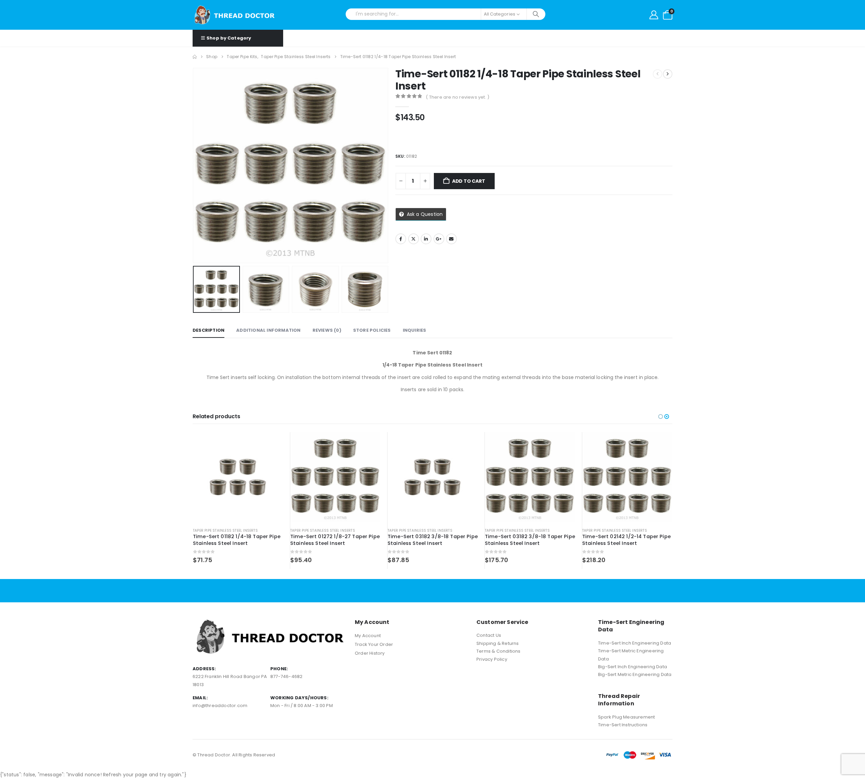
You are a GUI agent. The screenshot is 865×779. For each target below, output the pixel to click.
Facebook (400, 238)
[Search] (536, 14)
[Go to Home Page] (195, 56)
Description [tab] (208, 330)
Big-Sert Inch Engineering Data (632, 666)
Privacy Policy (491, 659)
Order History (370, 653)
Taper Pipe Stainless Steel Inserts (225, 530)
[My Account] (653, 14)
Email (451, 238)
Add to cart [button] (272, 443)
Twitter (413, 238)
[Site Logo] (235, 15)
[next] (667, 74)
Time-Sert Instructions (622, 725)
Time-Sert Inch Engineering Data (634, 643)
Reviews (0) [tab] (327, 330)
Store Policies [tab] (372, 330)
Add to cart (468, 181)
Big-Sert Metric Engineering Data (634, 674)
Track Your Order (374, 644)
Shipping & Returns (497, 643)
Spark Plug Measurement (626, 717)
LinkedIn (426, 238)
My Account (368, 635)
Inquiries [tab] (414, 330)
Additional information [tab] (268, 330)
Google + (439, 238)
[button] (194, 165)
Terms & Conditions (498, 651)
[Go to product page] (238, 477)
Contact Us (488, 635)
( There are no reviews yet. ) (457, 97)
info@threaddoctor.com (220, 705)
